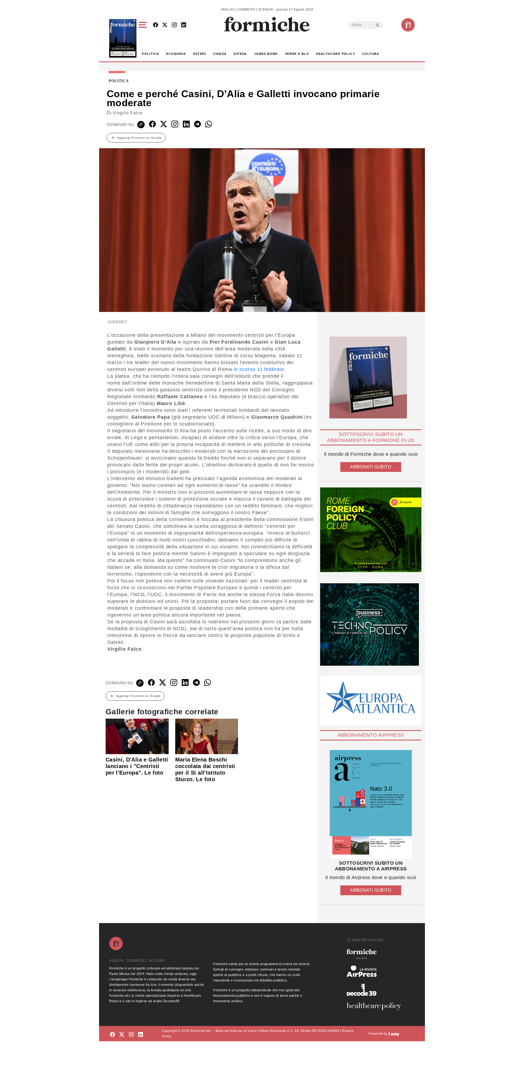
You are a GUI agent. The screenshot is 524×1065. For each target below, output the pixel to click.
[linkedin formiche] (140, 1034)
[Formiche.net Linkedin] (183, 25)
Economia (176, 53)
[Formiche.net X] (164, 25)
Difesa (240, 53)
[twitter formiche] (121, 1034)
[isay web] (393, 1034)
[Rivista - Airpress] (376, 971)
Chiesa (220, 53)
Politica (150, 53)
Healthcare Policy (335, 53)
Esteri (199, 53)
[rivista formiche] (370, 804)
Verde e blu (297, 53)
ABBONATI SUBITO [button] (370, 467)
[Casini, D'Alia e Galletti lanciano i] (137, 736)
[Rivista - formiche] (376, 954)
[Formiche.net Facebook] (155, 25)
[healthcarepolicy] (376, 1006)
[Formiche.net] (408, 25)
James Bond (266, 53)
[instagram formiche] (131, 1034)
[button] (143, 38)
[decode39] (376, 989)
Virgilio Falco (127, 113)
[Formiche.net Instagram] (174, 25)
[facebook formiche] (112, 1034)
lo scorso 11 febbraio (258, 369)
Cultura (370, 53)
